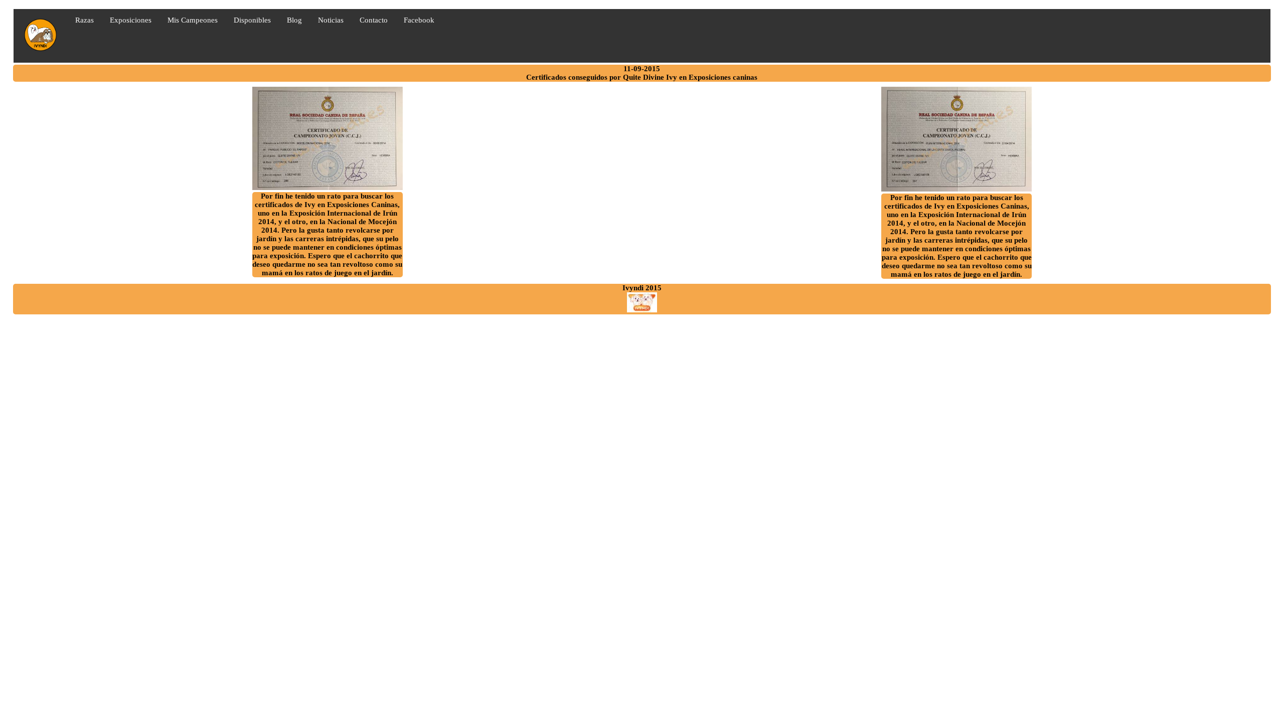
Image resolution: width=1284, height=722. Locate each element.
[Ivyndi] (642, 310)
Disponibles (252, 20)
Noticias (331, 20)
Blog (294, 20)
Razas (84, 20)
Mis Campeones (193, 20)
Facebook (419, 20)
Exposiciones (130, 20)
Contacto (374, 20)
